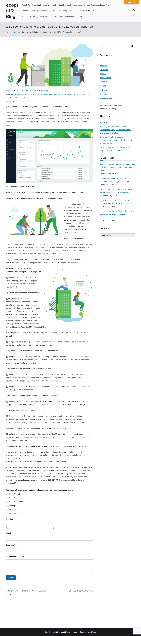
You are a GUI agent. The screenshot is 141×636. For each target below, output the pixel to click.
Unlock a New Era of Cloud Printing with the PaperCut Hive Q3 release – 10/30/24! (117, 214)
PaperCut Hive (15, 498)
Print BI (103, 86)
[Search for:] (117, 46)
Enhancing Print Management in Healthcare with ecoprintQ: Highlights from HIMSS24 (58, 11)
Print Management (13, 97)
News (102, 61)
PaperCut (44, 94)
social (10, 90)
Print (88, 94)
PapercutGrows (80, 94)
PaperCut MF (53, 94)
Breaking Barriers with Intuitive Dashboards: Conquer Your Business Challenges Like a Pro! (70, 5)
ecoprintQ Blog (13, 10)
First (7, 528)
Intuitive (12, 510)
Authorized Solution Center (22, 94)
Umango (12, 506)
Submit (11, 578)
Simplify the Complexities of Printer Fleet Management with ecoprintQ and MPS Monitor (117, 167)
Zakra (82, 632)
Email (9, 533)
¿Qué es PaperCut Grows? (80, 591)
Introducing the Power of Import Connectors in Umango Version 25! (115, 180)
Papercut (44, 90)
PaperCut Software (66, 94)
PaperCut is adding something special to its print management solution (52, 16)
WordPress (92, 632)
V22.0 (22, 97)
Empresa (10, 545)
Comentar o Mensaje (15, 557)
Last (52, 528)
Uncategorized (106, 98)
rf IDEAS (103, 90)
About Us (26, 5)
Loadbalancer (15, 513)
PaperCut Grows (16, 502)
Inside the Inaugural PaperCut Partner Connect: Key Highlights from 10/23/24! (116, 202)
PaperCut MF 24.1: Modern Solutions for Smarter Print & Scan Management (117, 191)
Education (104, 70)
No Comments (11, 101)
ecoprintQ (36, 94)
